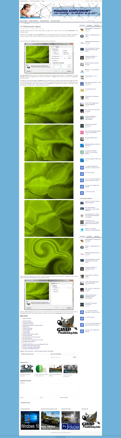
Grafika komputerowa (29, 351)
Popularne (82, 25)
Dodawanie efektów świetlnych (29, 341)
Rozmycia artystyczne (27, 338)
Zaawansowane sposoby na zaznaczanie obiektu (33, 325)
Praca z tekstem (26, 331)
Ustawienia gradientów (27, 329)
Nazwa (22, 397)
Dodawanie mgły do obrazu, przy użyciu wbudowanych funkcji (35, 344)
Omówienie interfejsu (27, 321)
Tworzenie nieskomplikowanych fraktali (31, 348)
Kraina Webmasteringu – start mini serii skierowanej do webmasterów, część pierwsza (92, 216)
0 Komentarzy (41, 28)
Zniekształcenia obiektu (27, 328)
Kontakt (43, 1)
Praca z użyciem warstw (28, 322)
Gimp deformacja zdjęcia (42, 351)
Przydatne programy (44, 20)
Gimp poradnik (50, 351)
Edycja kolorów (26, 326)
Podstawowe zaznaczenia (28, 323)
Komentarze (96, 25)
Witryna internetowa (64, 397)
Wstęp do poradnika (27, 318)
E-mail (41, 397)
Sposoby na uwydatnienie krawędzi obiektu (31, 347)
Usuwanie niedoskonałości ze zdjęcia (30, 334)
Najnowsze (89, 25)
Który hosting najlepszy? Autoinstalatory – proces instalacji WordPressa (92, 209)
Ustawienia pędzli (26, 332)
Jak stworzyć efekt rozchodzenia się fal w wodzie (33, 339)
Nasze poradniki (23, 20)
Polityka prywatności (24, 1)
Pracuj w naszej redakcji (34, 1)
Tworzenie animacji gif (27, 335)
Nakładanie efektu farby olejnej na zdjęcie (31, 345)
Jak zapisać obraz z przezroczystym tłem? (31, 337)
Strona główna (27, 23)
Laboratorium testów (55, 20)
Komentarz (22, 382)
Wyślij (74, 357)
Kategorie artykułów (33, 20)
